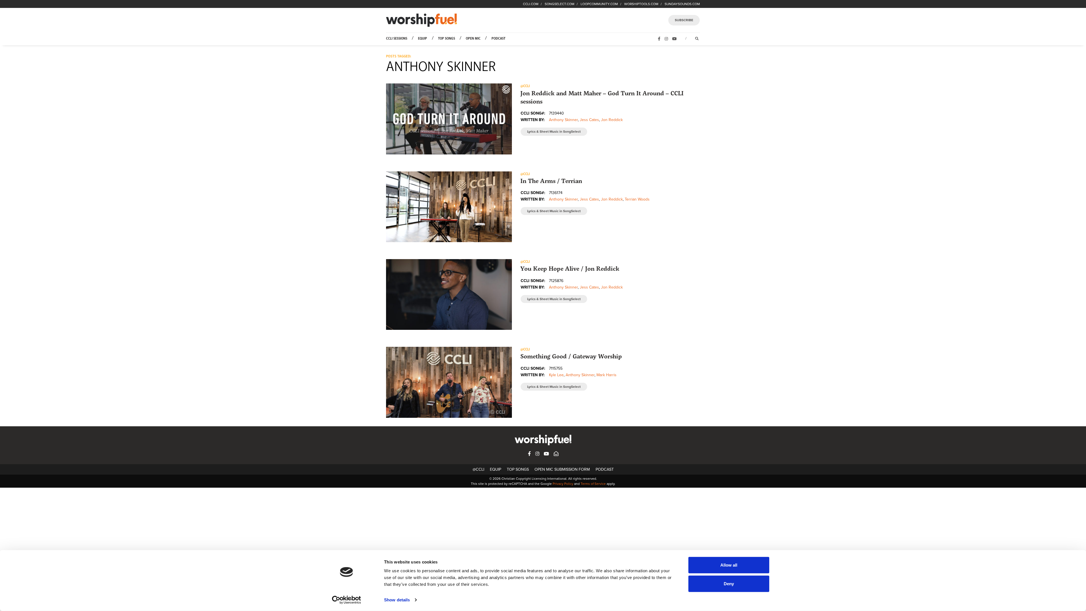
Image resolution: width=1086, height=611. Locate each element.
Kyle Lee (556, 375)
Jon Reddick (612, 119)
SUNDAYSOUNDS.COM (682, 4)
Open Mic (473, 38)
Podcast (498, 38)
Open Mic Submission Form (562, 469)
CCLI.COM (530, 4)
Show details (397, 599)
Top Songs (446, 38)
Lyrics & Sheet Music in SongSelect (554, 132)
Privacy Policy (563, 484)
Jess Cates (589, 119)
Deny (729, 583)
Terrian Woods (637, 199)
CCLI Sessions (396, 38)
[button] (449, 118)
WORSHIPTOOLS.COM (641, 4)
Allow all (728, 565)
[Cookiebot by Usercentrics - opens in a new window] (346, 600)
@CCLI (478, 469)
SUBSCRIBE (684, 20)
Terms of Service (593, 484)
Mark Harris (606, 375)
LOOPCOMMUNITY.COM (599, 4)
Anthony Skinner (563, 119)
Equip (422, 38)
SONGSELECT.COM (559, 4)
